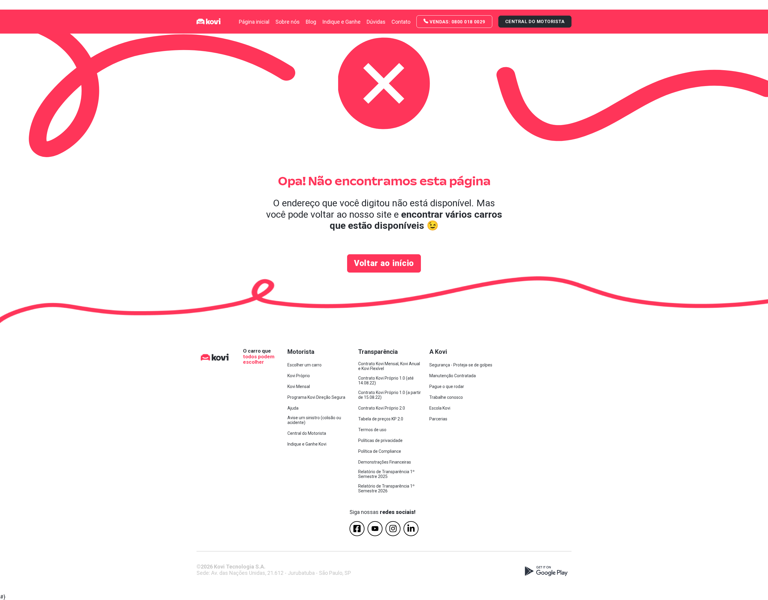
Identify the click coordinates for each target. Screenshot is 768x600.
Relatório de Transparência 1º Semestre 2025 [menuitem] (386, 474)
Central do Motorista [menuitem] (306, 433)
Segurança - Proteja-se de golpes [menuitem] (460, 365)
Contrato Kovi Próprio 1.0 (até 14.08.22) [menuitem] (386, 380)
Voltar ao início (384, 263)
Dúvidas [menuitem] (376, 22)
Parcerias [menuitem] (438, 418)
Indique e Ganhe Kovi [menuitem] (306, 444)
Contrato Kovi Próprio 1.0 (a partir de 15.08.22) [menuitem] (389, 395)
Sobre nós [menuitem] (287, 22)
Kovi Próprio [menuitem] (298, 375)
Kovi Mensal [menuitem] (298, 386)
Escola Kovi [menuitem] (439, 408)
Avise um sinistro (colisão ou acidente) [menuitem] (314, 420)
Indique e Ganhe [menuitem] (341, 22)
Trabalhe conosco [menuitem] (446, 397)
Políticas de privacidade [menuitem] (380, 440)
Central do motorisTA (535, 21)
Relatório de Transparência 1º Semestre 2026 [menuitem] (386, 488)
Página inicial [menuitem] (254, 22)
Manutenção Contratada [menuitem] (452, 375)
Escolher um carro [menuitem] (304, 365)
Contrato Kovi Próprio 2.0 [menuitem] (381, 408)
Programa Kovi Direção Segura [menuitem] (316, 397)
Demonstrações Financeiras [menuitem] (384, 462)
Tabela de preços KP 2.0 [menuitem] (380, 418)
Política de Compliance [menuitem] (379, 451)
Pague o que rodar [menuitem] (446, 386)
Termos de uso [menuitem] (372, 429)
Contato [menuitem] (401, 22)
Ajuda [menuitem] (292, 408)
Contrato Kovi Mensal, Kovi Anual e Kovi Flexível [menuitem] (389, 366)
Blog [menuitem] (311, 22)
